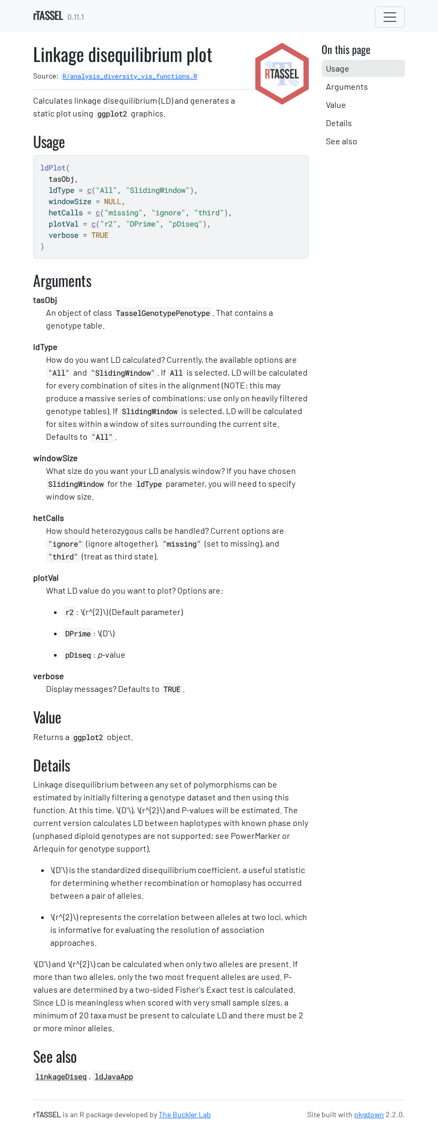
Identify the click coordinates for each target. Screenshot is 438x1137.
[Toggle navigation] (390, 17)
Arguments (347, 86)
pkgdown (369, 1114)
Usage (337, 68)
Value (336, 104)
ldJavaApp (114, 1076)
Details (339, 123)
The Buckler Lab (185, 1114)
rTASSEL (48, 15)
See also (341, 141)
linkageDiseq (61, 1076)
